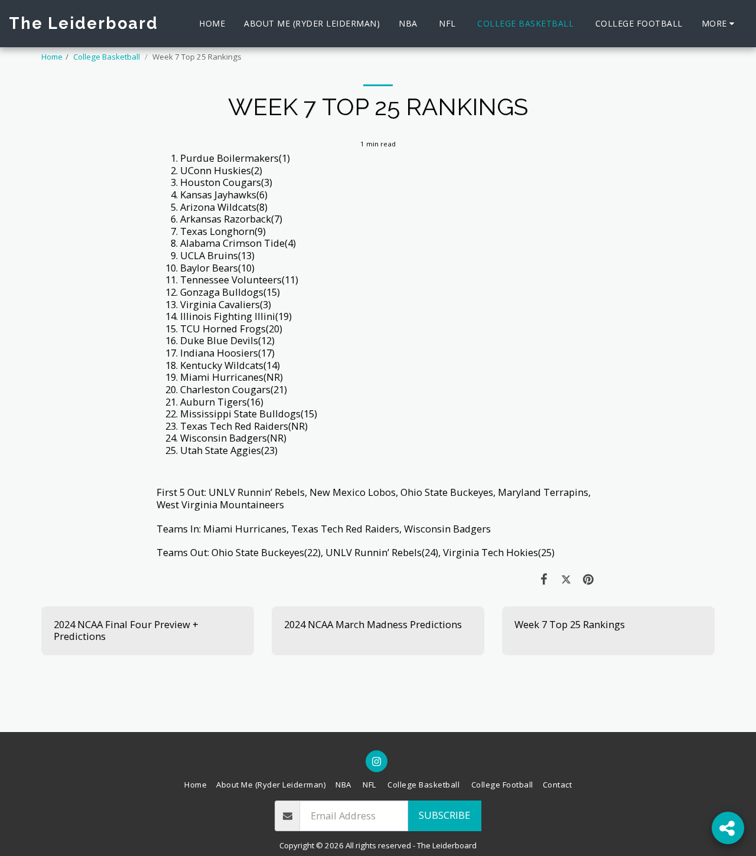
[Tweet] (566, 579)
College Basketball (107, 56)
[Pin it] (588, 579)
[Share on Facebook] (544, 579)
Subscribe (444, 815)
